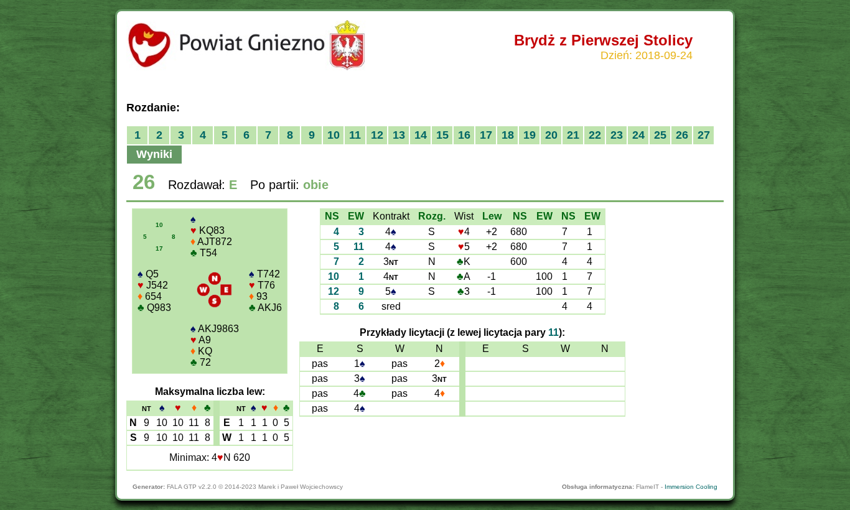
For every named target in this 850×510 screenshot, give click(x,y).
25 (660, 135)
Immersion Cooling (691, 486)
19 (529, 135)
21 (573, 135)
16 (464, 135)
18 (508, 135)
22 (595, 135)
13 (399, 135)
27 (704, 135)
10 (333, 135)
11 (355, 135)
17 (486, 135)
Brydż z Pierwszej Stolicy (603, 40)
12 (377, 135)
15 (442, 135)
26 (682, 135)
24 (638, 135)
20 (551, 135)
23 (616, 135)
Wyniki (154, 154)
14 (420, 135)
